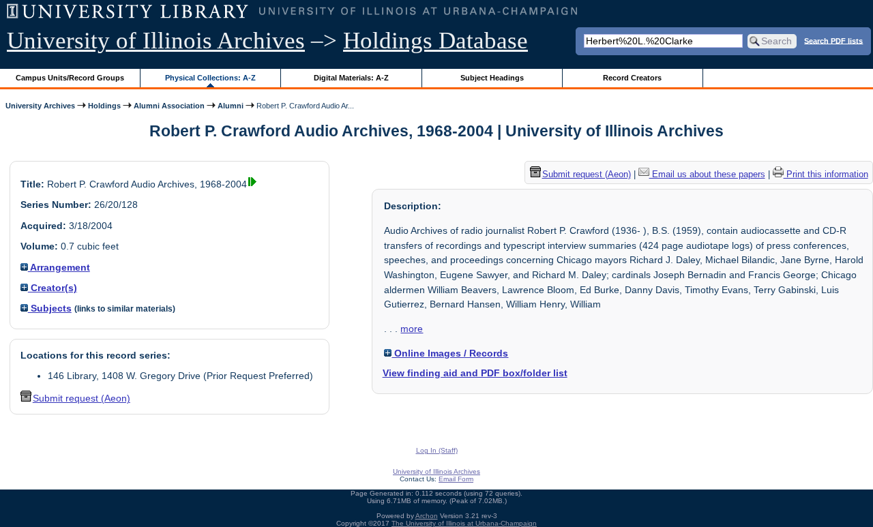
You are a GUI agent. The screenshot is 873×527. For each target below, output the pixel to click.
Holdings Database (435, 40)
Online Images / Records (449, 353)
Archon (426, 516)
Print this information (826, 174)
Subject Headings (492, 78)
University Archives (40, 106)
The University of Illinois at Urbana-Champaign (464, 523)
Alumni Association (169, 106)
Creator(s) (52, 287)
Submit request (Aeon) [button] (81, 398)
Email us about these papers (707, 174)
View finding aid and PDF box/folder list (475, 372)
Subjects (50, 308)
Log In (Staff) (437, 450)
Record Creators (632, 78)
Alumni (230, 106)
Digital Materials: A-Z (351, 78)
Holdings (104, 106)
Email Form (456, 479)
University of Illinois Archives (156, 40)
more (411, 328)
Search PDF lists (833, 40)
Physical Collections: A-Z (210, 78)
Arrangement (59, 267)
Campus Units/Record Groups (70, 78)
